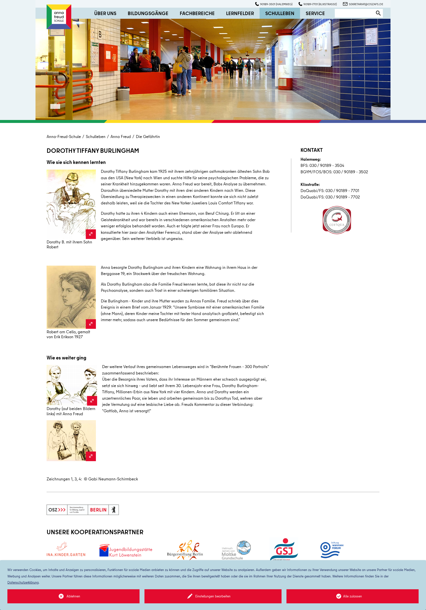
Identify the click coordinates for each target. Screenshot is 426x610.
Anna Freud (120, 136)
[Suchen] (378, 13)
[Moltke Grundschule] (236, 550)
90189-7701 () (320, 4)
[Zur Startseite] (59, 16)
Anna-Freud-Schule (64, 136)
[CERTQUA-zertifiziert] (337, 220)
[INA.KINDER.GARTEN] (66, 549)
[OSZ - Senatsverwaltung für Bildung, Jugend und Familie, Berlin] (83, 510)
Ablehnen (73, 596)
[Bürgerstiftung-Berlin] (185, 550)
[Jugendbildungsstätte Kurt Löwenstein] (125, 550)
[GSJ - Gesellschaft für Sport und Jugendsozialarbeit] (283, 550)
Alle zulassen (352, 596)
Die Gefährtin (148, 136)
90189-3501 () (276, 4)
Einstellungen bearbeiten (213, 596)
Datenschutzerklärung (23, 582)
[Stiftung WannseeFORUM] (331, 550)
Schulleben (96, 136)
